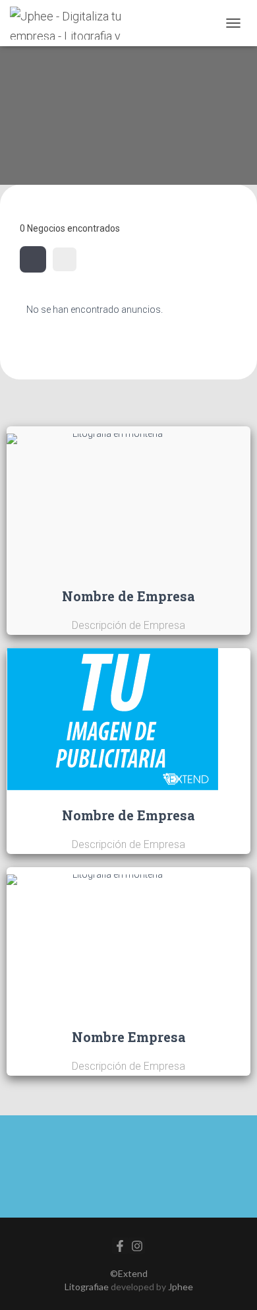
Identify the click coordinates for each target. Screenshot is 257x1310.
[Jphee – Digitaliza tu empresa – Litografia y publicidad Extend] (80, 23)
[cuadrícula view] (33, 259)
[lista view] (64, 259)
